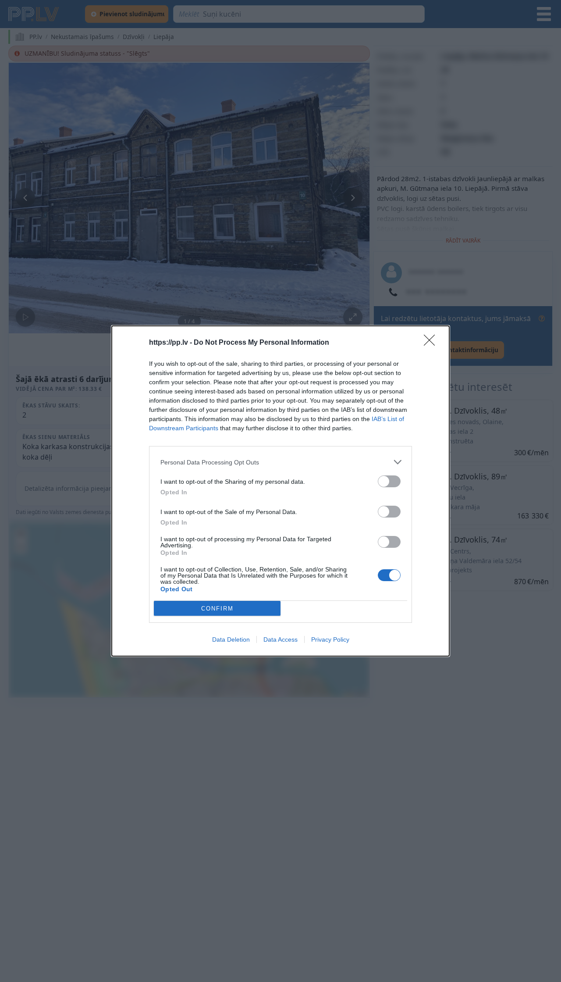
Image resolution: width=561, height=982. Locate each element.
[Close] (432, 343)
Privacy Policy (330, 639)
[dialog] (280, 491)
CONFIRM (217, 608)
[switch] (389, 481)
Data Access (280, 639)
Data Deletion (231, 639)
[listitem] (280, 462)
